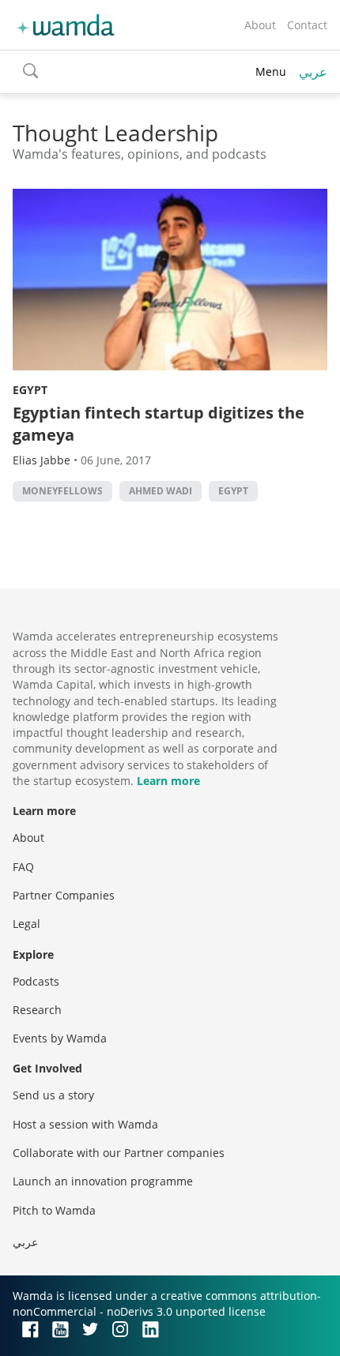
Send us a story (53, 1094)
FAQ (23, 866)
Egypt (30, 389)
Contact (307, 24)
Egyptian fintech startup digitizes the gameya (158, 423)
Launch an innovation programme (103, 1181)
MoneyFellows (62, 491)
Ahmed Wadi (160, 491)
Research (37, 1009)
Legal (26, 923)
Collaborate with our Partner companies (119, 1152)
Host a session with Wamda (85, 1124)
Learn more (168, 780)
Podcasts (36, 981)
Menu (270, 71)
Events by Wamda (60, 1038)
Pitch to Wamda (54, 1210)
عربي (313, 72)
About (260, 24)
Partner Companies (64, 895)
